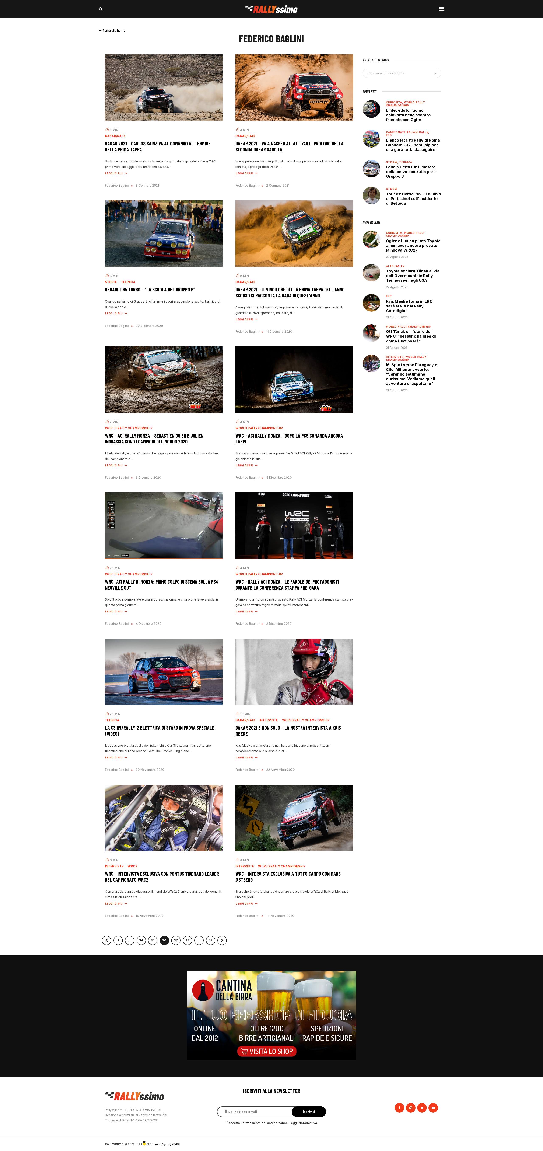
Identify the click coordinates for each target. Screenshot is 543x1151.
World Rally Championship (129, 428)
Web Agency (163, 1144)
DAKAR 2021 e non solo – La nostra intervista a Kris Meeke (288, 730)
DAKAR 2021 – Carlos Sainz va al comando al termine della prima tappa (158, 146)
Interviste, (395, 357)
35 (154, 939)
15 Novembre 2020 (149, 915)
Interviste (268, 720)
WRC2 (132, 866)
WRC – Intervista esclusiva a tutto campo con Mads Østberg (288, 876)
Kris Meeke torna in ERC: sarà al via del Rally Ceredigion (410, 306)
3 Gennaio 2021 (147, 185)
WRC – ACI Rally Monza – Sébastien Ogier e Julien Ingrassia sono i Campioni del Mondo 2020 (154, 438)
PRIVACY (432, 1144)
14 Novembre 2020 (280, 915)
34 (142, 939)
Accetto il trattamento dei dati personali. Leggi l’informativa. (273, 1123)
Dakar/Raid (115, 136)
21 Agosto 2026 (397, 317)
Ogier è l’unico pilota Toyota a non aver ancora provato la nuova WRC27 (413, 245)
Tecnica (128, 282)
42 (212, 939)
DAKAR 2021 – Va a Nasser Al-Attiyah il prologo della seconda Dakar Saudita (289, 146)
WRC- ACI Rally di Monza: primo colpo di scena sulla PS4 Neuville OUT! (162, 584)
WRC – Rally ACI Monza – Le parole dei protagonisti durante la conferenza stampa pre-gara (287, 584)
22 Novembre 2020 (280, 769)
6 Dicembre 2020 (148, 477)
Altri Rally (395, 266)
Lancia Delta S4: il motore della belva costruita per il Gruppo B (411, 172)
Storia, (392, 162)
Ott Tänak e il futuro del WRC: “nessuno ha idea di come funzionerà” (411, 336)
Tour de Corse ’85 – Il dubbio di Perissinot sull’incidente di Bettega (413, 198)
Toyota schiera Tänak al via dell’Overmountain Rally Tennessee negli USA (412, 276)
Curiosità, (395, 102)
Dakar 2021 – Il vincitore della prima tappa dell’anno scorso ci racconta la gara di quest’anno (290, 292)
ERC (389, 135)
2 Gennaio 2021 (278, 185)
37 (177, 939)
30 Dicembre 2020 (149, 326)
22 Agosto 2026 (397, 257)
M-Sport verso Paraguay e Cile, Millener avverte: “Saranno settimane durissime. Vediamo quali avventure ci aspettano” (411, 374)
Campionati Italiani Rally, (407, 132)
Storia (111, 282)
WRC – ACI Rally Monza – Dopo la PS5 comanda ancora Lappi (289, 438)
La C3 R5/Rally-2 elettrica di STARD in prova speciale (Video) (159, 730)
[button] (112, 30)
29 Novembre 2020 (150, 769)
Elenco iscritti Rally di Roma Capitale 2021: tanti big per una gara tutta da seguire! (413, 145)
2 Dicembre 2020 (278, 623)
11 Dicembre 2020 (279, 331)
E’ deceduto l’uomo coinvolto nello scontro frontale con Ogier (408, 115)
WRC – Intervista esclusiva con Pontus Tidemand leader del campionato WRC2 (162, 876)
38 (188, 939)
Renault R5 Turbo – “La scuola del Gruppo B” (150, 290)
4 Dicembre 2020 (279, 477)
